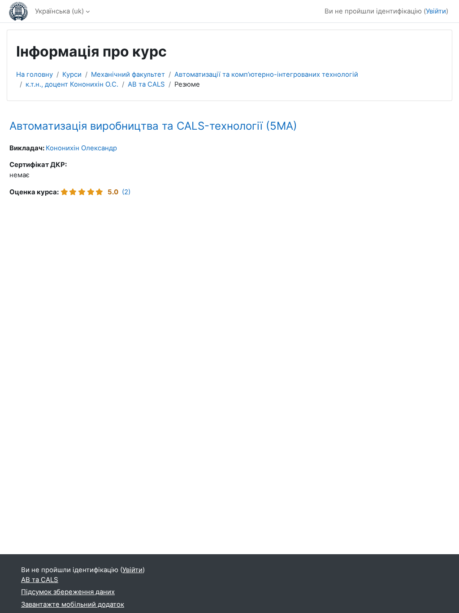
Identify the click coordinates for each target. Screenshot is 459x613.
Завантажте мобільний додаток (72, 604)
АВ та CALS (146, 84)
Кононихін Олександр (81, 148)
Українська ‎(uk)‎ (59, 11)
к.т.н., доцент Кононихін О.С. (72, 84)
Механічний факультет (128, 74)
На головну (34, 74)
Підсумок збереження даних (68, 592)
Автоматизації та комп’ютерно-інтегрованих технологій (266, 74)
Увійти (436, 11)
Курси (72, 74)
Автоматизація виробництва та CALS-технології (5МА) (153, 125)
